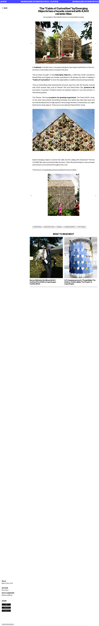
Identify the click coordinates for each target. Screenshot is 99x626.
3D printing (37, 227)
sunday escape (69, 227)
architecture (49, 227)
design (59, 227)
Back (5, 8)
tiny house (81, 227)
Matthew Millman (7, 595)
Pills (4, 581)
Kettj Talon (5, 590)
